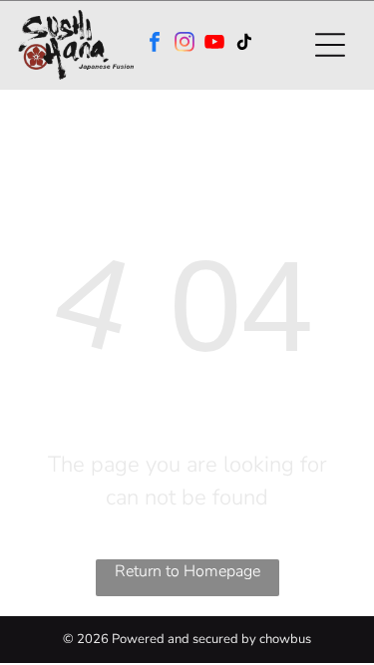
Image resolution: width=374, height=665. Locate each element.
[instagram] (184, 44)
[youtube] (214, 44)
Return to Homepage (187, 571)
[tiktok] (244, 44)
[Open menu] (330, 45)
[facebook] (155, 44)
